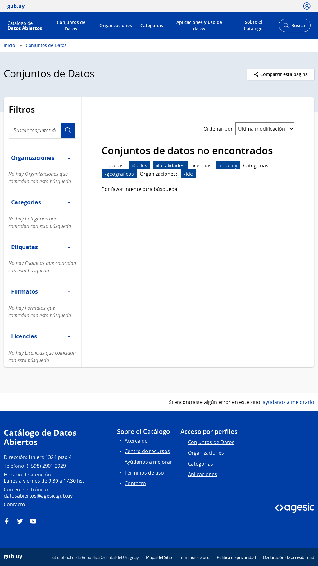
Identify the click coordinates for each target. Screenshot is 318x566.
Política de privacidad (236, 557)
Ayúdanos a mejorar (148, 461)
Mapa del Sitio (159, 557)
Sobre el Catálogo (253, 25)
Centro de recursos (147, 451)
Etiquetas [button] (24, 247)
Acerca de (136, 440)
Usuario (68, 130)
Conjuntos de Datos (71, 25)
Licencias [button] (24, 336)
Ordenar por (218, 128)
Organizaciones (115, 25)
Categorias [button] (26, 202)
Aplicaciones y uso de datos (199, 25)
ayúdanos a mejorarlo (288, 402)
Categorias (151, 25)
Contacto (135, 483)
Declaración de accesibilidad (288, 557)
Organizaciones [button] (32, 158)
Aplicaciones (202, 474)
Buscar (295, 27)
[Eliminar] (133, 166)
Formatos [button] (24, 291)
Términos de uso (144, 472)
